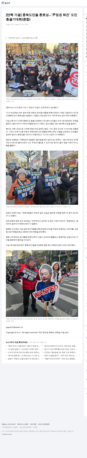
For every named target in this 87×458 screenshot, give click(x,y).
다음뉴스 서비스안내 (8, 424)
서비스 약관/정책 (43, 424)
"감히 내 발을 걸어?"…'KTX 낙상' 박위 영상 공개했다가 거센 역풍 (60, 355)
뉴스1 (7, 3)
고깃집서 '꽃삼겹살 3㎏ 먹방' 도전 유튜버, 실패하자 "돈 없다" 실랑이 (60, 352)
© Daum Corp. (7, 434)
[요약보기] (59, 30)
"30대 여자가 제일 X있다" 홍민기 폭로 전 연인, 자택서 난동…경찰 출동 (24, 346)
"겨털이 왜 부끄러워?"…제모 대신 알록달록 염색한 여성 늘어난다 (60, 359)
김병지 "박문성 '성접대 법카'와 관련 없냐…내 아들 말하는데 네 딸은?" (24, 359)
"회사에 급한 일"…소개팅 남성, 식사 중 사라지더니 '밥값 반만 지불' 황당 (24, 355)
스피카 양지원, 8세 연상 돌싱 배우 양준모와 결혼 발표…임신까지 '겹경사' (24, 352)
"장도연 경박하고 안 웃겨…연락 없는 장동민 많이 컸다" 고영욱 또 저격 (60, 346)
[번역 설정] (67, 30)
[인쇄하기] (76, 30)
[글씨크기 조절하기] (72, 30)
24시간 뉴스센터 (22, 424)
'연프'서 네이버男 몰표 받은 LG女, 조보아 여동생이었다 (60, 349)
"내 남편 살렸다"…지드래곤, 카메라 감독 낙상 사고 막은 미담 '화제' (24, 349)
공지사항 (33, 424)
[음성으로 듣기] (63, 30)
